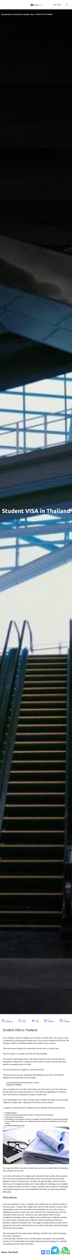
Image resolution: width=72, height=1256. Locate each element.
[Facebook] (43, 1252)
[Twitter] (48, 1252)
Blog (32, 14)
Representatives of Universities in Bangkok (15, 14)
